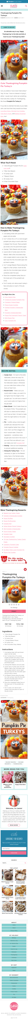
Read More (14, 825)
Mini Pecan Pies (10, 318)
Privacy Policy (14, 930)
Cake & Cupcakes (14, 980)
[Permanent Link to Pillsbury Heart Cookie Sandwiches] (8, 782)
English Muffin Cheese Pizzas (7, 898)
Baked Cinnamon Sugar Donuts (7, 882)
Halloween (14, 952)
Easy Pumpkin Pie (10, 320)
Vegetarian (14, 967)
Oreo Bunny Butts (6, 113)
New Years (14, 960)
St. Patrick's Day (14, 943)
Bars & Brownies (14, 977)
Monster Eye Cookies (17, 111)
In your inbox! (15, 1)
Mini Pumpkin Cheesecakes (12, 529)
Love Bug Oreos (6, 111)
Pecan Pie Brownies (10, 521)
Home (14, 925)
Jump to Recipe (8, 27)
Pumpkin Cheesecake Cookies (13, 516)
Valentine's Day (14, 940)
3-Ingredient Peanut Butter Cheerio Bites (20, 898)
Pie (14, 994)
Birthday (14, 937)
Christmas (14, 957)
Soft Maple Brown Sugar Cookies (20, 914)
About (14, 927)
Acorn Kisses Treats (10, 531)
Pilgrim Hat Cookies (10, 552)
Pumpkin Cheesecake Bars (13, 313)
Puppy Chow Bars (20, 784)
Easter (14, 946)
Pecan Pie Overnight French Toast (15, 315)
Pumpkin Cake (8, 534)
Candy (14, 986)
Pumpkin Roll (7, 523)
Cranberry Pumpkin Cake (11, 544)
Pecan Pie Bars (8, 518)
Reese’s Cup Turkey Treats (12, 513)
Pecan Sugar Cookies (11, 305)
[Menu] (2, 6)
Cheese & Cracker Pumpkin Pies (14, 299)
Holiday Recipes (11, 762)
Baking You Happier (14, 5)
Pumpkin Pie (20, 443)
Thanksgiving (17, 763)
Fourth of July (14, 949)
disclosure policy (21, 22)
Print (14, 611)
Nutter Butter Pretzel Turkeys (12, 526)
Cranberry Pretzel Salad (12, 302)
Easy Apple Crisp (10, 297)
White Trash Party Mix (7, 913)
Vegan (14, 970)
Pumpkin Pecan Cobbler (11, 547)
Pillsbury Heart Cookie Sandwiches (7, 786)
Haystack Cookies (9, 536)
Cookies (14, 988)
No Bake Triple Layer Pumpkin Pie (14, 550)
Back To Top (14, 1017)
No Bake (14, 997)
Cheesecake (14, 983)
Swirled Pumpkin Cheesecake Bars (20, 882)
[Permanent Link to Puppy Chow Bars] (20, 782)
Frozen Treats (14, 991)
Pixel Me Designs (16, 1014)
